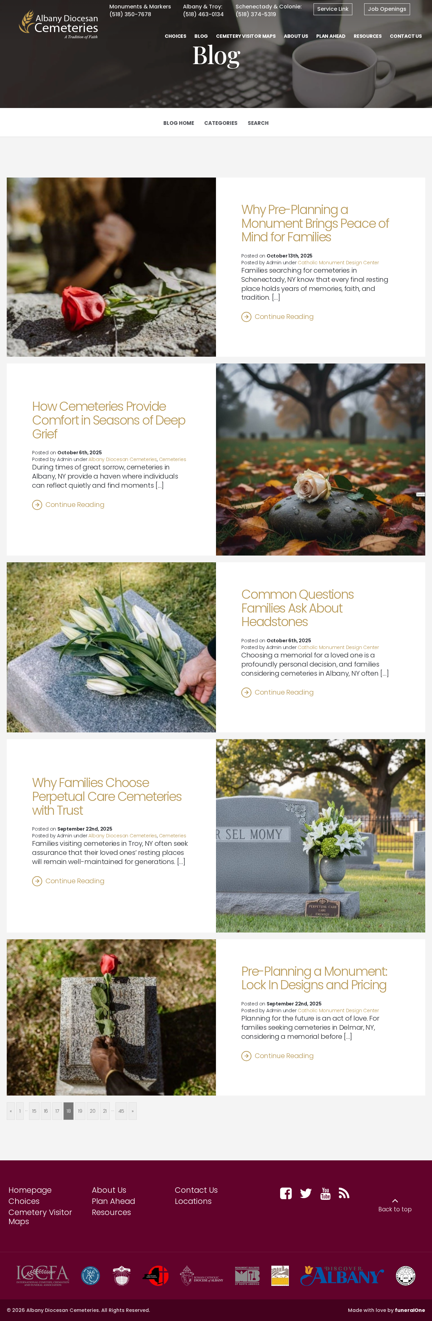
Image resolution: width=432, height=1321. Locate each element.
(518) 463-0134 (203, 14)
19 (80, 1111)
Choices (23, 1201)
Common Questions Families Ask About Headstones (297, 608)
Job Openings (387, 9)
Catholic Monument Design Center (338, 262)
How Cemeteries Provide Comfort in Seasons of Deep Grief (108, 420)
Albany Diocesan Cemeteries (122, 459)
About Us (109, 1190)
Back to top (395, 1209)
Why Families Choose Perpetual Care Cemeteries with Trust (107, 796)
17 (57, 1111)
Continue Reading (284, 316)
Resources (111, 1212)
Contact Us (196, 1190)
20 (93, 1111)
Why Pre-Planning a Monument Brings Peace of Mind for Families (315, 223)
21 (105, 1111)
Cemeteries (172, 459)
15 (34, 1111)
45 (121, 1111)
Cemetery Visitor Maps (40, 1217)
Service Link (333, 9)
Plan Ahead (113, 1201)
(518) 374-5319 (256, 14)
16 (46, 1111)
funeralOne (410, 1310)
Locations (193, 1201)
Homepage (30, 1190)
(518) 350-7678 (130, 14)
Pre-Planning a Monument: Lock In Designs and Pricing (314, 978)
